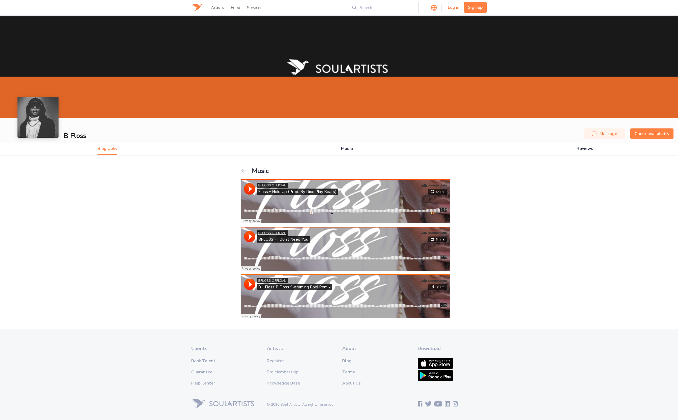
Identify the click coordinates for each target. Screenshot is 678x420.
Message (608, 134)
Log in (454, 7)
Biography (107, 148)
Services (254, 8)
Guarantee (201, 372)
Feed (235, 8)
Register (275, 361)
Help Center (203, 383)
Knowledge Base (283, 383)
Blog (346, 361)
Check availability (652, 134)
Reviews (585, 148)
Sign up (475, 7)
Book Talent (203, 361)
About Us (351, 383)
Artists (217, 8)
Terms (348, 372)
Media (347, 148)
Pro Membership (282, 372)
